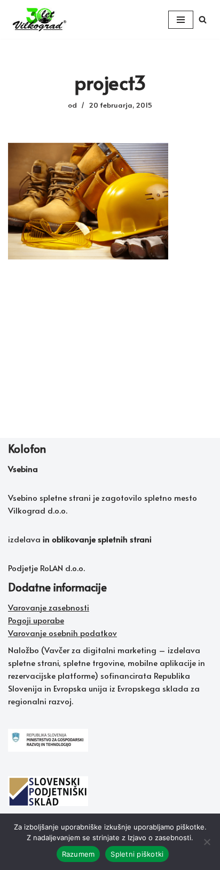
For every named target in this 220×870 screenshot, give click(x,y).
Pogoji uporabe (36, 619)
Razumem (78, 854)
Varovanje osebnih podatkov (62, 632)
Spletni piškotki (137, 854)
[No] (206, 841)
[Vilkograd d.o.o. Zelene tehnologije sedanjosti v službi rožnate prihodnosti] (40, 19)
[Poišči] (203, 19)
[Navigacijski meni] (180, 20)
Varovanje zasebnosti (48, 607)
